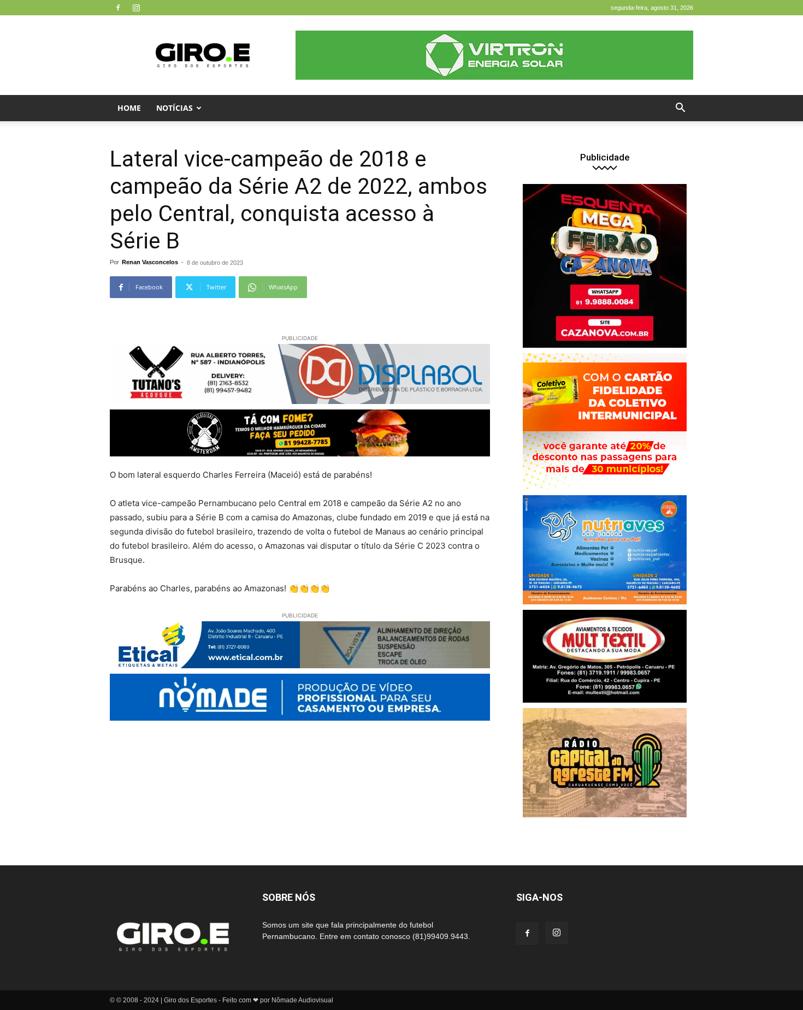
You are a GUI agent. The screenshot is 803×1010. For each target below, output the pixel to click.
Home (129, 108)
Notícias (174, 108)
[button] (680, 109)
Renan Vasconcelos (150, 262)
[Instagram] (136, 7)
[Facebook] (118, 7)
